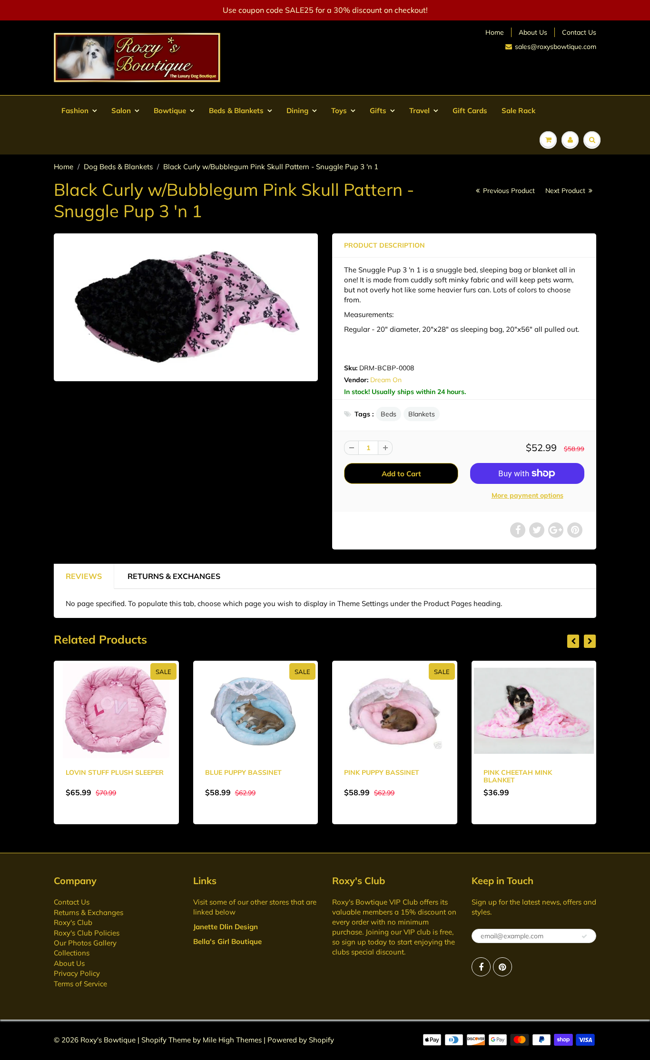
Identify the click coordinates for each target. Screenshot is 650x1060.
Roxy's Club (73, 922)
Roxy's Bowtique (108, 1039)
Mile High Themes (232, 1039)
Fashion (75, 110)
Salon (121, 110)
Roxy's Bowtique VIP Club (375, 901)
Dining (297, 110)
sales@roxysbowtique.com (555, 46)
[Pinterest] (502, 966)
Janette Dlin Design (225, 926)
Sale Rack (518, 110)
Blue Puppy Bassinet (243, 772)
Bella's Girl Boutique (227, 941)
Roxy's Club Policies (86, 932)
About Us (533, 32)
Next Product (566, 190)
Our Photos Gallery (85, 942)
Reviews (84, 576)
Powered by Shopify (300, 1039)
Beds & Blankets (236, 110)
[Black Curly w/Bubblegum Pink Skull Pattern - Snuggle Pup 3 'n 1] (186, 306)
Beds (388, 414)
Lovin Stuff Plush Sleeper (115, 772)
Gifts (378, 110)
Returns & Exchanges (174, 576)
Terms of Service (80, 983)
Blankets (421, 414)
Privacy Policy (77, 973)
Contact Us (579, 32)
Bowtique (170, 110)
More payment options (527, 495)
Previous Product (508, 190)
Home (494, 32)
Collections (71, 952)
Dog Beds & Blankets (118, 166)
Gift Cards (470, 110)
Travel (419, 110)
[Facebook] (481, 966)
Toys (339, 110)
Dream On (386, 380)
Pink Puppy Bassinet (381, 772)
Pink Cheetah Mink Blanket (517, 776)
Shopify (154, 1039)
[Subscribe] (584, 936)
